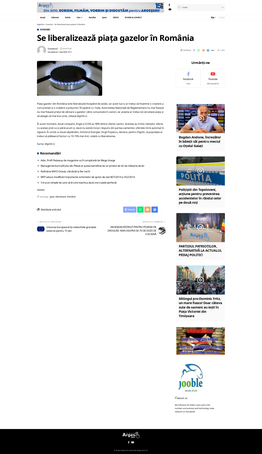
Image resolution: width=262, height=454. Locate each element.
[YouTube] (170, 9)
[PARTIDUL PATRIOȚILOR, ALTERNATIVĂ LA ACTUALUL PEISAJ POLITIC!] (200, 227)
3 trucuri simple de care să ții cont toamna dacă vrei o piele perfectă (79, 182)
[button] (213, 17)
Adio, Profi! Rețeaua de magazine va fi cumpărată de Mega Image (78, 160)
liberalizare (60, 196)
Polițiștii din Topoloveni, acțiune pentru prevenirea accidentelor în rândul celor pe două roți (200, 196)
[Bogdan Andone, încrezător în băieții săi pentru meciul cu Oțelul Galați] (200, 118)
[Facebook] (169, 5)
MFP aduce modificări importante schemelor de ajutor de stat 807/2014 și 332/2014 (88, 177)
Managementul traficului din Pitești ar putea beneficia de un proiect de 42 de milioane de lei (92, 165)
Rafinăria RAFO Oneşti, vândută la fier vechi (65, 171)
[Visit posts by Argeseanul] (41, 50)
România (71, 196)
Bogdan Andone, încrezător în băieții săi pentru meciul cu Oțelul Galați (200, 141)
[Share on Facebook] (194, 50)
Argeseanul (53, 48)
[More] (213, 50)
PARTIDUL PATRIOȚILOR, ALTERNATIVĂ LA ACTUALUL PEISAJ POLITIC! (200, 250)
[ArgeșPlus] (100, 7)
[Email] (203, 50)
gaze (52, 196)
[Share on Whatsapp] (198, 50)
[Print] (208, 50)
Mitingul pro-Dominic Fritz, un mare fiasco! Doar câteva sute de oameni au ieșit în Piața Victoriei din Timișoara (200, 307)
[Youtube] (213, 78)
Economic (45, 30)
